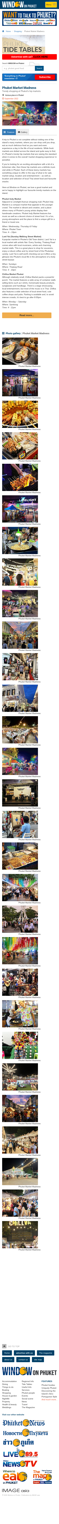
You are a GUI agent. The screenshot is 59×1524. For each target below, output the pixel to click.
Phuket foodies (48, 1385)
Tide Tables (27, 1384)
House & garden (9, 1396)
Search (39, 68)
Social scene (27, 1398)
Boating (5, 1390)
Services (26, 1390)
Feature (10, 132)
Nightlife (5, 1398)
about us (8, 1359)
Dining (5, 1384)
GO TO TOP (12, 1346)
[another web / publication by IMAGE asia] (15, 1490)
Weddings (6, 1407)
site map (38, 1359)
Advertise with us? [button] (29, 56)
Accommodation (9, 1381)
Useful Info (27, 1387)
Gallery (24, 132)
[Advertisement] (29, 1297)
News (24, 1401)
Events (25, 1396)
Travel (24, 1404)
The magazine (45, 1353)
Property (6, 1401)
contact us (23, 1359)
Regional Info (28, 1381)
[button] (29, 77)
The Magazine (28, 1407)
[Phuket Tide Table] (29, 44)
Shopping (18, 31)
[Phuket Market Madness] (29, 351)
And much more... (50, 1399)
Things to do (7, 1387)
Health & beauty (9, 1404)
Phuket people (28, 1393)
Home (8, 31)
